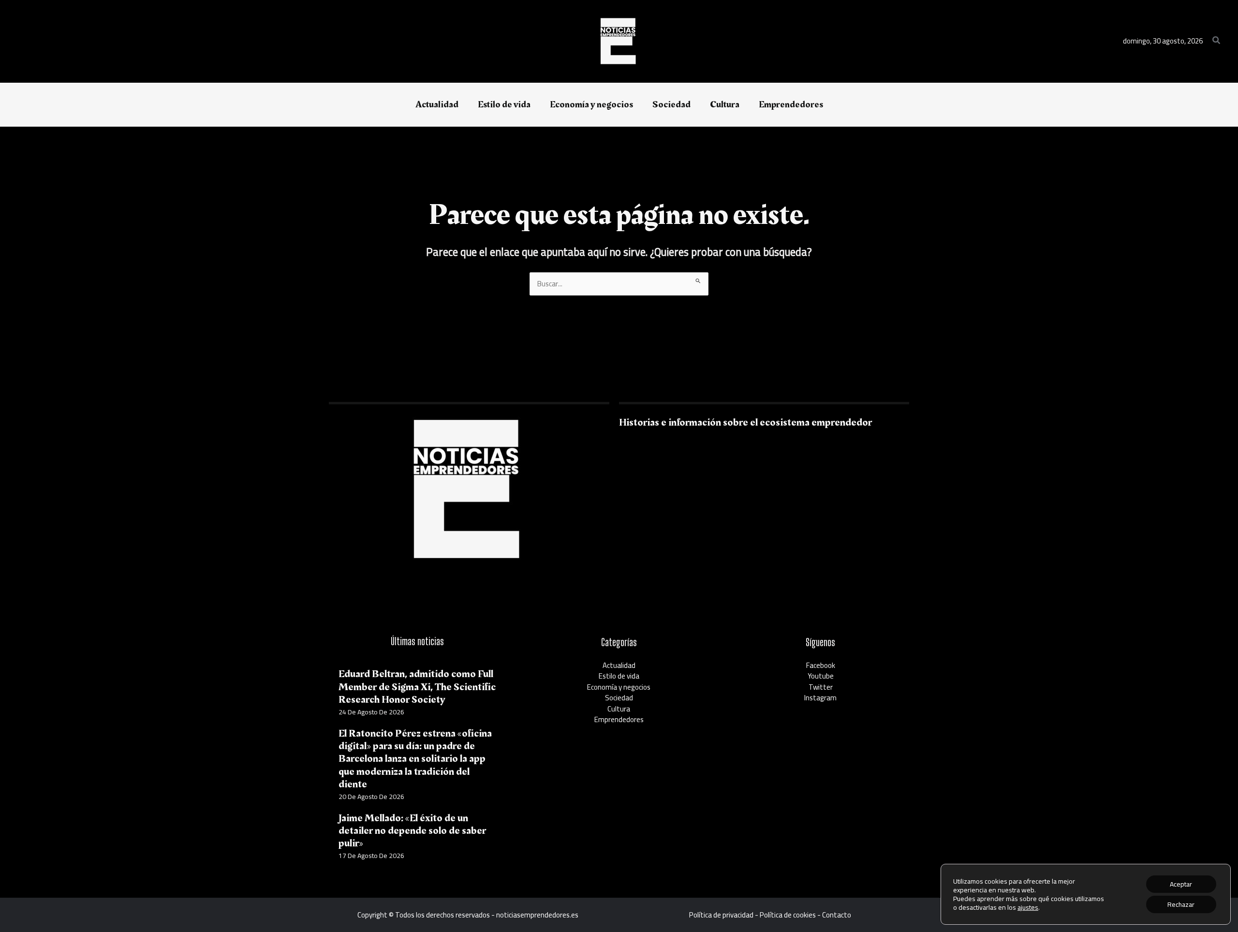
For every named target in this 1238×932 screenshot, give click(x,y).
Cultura (618, 709)
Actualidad (619, 665)
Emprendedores (619, 719)
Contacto (836, 915)
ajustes (1027, 907)
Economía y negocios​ (618, 687)
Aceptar (1181, 884)
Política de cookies (788, 915)
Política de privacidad (721, 915)
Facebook (820, 665)
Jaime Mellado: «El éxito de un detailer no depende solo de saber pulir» (412, 831)
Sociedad (619, 698)
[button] (1216, 41)
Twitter (821, 687)
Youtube (821, 676)
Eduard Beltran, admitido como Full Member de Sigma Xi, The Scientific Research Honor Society (417, 687)
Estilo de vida (619, 676)
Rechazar (1180, 904)
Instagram (820, 698)
